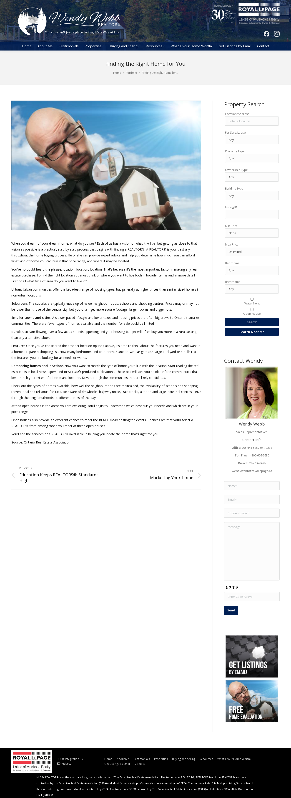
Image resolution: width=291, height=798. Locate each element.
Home (117, 73)
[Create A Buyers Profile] (252, 656)
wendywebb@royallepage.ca (252, 471)
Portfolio (131, 73)
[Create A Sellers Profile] (252, 701)
